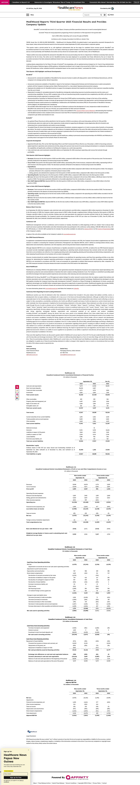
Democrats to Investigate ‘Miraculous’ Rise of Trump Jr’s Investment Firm (59, 2)
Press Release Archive (44, 783)
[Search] (101, 15)
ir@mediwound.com (32, 354)
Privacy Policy (97, 783)
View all (136, 2)
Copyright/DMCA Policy (84, 783)
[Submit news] (17, 387)
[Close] (28, 750)
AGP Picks (4, 2)
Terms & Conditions (71, 783)
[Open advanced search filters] (104, 15)
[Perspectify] (17, 391)
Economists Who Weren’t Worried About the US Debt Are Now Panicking (114, 2)
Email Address (9, 771)
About (35, 783)
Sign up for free (15, 777)
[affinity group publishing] (17, 394)
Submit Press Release (58, 783)
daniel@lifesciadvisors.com (68, 354)
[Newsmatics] (17, 398)
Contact (104, 783)
